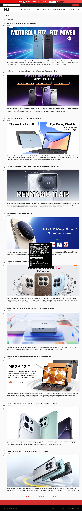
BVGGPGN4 (52, 1)
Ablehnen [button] (33, 258)
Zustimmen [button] (40, 258)
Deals (76, 9)
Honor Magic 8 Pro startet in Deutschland (19, 213)
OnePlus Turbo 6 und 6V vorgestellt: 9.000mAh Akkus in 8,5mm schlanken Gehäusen (32, 404)
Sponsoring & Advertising (73, 508)
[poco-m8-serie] (43, 471)
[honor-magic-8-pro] (43, 233)
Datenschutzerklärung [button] (35, 255)
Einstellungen (42, 262)
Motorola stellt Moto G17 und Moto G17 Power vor (22, 23)
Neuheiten (46, 9)
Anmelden (75, 5)
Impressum (53, 508)
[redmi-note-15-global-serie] (43, 281)
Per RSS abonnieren (8, 19)
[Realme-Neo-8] (43, 91)
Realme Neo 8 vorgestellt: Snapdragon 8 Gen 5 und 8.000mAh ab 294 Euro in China (32, 71)
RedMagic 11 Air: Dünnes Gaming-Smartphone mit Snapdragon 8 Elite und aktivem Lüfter (33, 166)
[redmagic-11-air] (43, 186)
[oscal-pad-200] (43, 138)
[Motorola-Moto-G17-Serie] (43, 43)
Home (24, 9)
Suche (17, 5)
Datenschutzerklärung (61, 508)
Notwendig (34, 262)
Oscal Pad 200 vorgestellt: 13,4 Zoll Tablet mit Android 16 (24, 118)
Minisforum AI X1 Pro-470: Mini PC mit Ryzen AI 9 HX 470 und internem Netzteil (31, 309)
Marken (63, 9)
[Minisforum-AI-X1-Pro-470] (43, 328)
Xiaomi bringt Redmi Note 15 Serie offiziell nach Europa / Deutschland (27, 261)
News (30, 9)
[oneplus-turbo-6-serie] (43, 423)
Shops (70, 9)
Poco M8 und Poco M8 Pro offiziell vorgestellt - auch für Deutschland (27, 451)
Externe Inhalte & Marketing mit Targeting (39, 266)
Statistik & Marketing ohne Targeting (40, 263)
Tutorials (54, 9)
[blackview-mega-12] (43, 376)
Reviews (37, 9)
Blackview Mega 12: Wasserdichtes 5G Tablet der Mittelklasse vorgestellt (29, 356)
